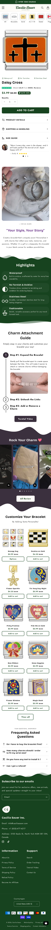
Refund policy (28, 922)
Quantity (5, 98)
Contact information (39, 926)
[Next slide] (48, 468)
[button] (42, 8)
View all (25, 717)
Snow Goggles (38, 663)
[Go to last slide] (3, 468)
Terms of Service (9, 867)
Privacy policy (40, 922)
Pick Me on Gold (38, 626)
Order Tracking (33, 862)
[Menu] (3, 8)
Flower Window (13, 701)
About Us (5, 857)
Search (29, 857)
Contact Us (31, 872)
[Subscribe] (46, 797)
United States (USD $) (24, 904)
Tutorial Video (33, 867)
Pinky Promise (13, 626)
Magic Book (38, 701)
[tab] (23, 156)
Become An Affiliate (10, 882)
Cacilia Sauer (16, 922)
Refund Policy (7, 877)
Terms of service (12, 926)
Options (13, 559)
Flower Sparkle (13, 589)
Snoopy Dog (13, 551)
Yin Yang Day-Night (37, 589)
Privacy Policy (8, 862)
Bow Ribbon (13, 663)
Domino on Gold (38, 551)
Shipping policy (25, 926)
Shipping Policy (8, 872)
